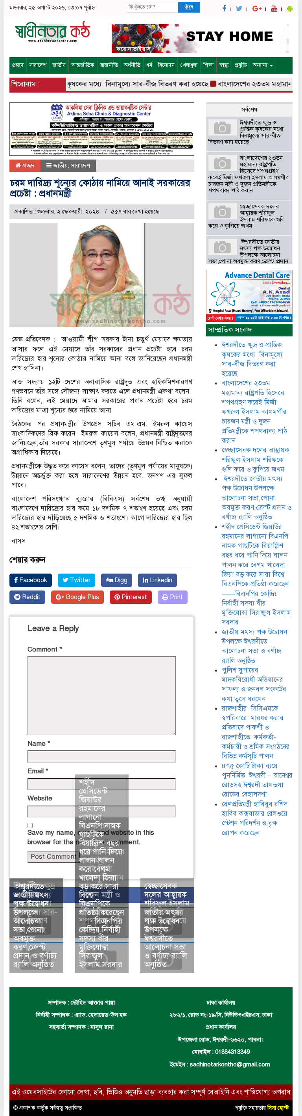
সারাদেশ (37, 65)
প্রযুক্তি (241, 65)
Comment (45, 649)
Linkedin (160, 580)
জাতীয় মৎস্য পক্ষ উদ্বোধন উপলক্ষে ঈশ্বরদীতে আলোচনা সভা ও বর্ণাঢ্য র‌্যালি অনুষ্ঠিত (165, 938)
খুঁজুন (188, 7)
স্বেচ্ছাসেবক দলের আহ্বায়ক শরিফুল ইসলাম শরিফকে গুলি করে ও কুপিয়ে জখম (246, 216)
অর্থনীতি (132, 65)
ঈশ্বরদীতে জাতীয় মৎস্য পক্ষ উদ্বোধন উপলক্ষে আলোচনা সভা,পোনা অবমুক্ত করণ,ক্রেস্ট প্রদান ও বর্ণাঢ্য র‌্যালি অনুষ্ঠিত (35, 925)
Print (175, 597)
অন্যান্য (261, 65)
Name (39, 743)
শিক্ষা (208, 65)
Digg (120, 580)
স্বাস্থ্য (224, 65)
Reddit (30, 597)
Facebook (32, 580)
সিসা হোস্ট (278, 1108)
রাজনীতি (109, 65)
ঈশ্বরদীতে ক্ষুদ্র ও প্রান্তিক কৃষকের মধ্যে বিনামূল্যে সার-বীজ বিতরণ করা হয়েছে (246, 132)
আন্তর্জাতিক (83, 65)
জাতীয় (59, 65)
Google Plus (81, 597)
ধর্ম (149, 65)
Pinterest (133, 597)
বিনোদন (166, 65)
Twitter (79, 580)
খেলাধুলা (188, 65)
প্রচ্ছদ (18, 65)
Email (38, 771)
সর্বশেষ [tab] (249, 109)
